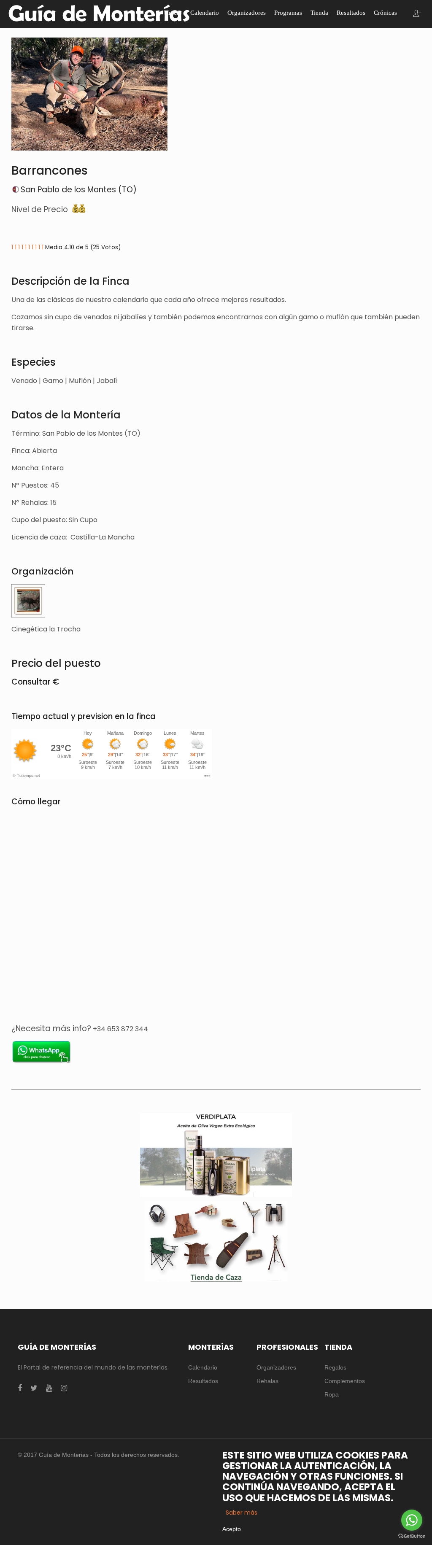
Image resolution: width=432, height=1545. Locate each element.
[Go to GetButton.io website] (411, 1536)
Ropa (331, 1394)
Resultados (203, 1381)
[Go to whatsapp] (411, 1520)
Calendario (202, 1367)
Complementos (344, 1381)
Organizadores (276, 1367)
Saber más (241, 1512)
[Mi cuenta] (417, 14)
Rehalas (267, 1381)
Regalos (335, 1367)
